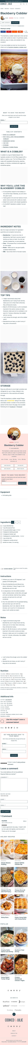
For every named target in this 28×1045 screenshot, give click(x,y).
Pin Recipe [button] (20, 465)
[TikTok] (19, 990)
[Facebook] (14, 990)
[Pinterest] (16, 990)
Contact (14, 1035)
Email (3, 120)
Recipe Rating (5, 794)
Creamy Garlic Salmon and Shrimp (7, 950)
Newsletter (14, 1033)
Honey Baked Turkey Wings (5, 978)
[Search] (23, 3)
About (14, 1030)
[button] (9, 442)
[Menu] (26, 3)
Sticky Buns (4, 917)
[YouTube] (11, 990)
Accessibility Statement (12, 1041)
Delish (12, 8)
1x (12, 522)
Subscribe (14, 755)
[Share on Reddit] (14, 32)
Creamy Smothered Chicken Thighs (20, 979)
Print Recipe (20, 468)
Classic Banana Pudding (5, 863)
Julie (6, 17)
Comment (4, 777)
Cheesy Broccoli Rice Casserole (20, 890)
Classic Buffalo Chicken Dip (19, 863)
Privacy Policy (4, 1041)
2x (15, 522)
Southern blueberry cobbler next (17, 47)
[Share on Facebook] (3, 32)
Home (2, 8)
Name (4, 743)
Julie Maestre (15, 448)
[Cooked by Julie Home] (6, 4)
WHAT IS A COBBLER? (9, 134)
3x (19, 522)
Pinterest (19, 406)
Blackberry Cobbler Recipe (10, 147)
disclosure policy (21, 25)
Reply (24, 821)
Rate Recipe (7, 468)
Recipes (7, 8)
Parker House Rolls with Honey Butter (21, 918)
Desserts (17, 8)
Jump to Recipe (6, 22)
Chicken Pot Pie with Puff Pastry (6, 890)
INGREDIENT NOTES (9, 141)
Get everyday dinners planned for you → (14, 1)
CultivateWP (24, 1041)
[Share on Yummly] (20, 32)
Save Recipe (14, 126)
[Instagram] (8, 990)
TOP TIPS (5, 143)
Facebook (12, 406)
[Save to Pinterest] (9, 32)
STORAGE (6, 145)
